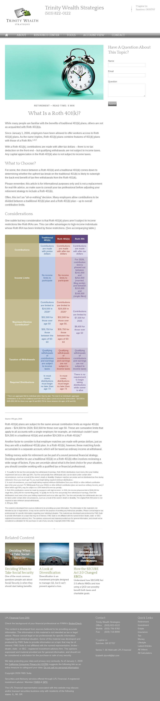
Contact (118, 35)
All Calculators (145, 653)
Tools (71, 35)
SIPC (45, 682)
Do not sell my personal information (61, 667)
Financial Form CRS (19, 617)
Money (141, 639)
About (21, 35)
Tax (139, 635)
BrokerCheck (75, 623)
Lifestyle (142, 642)
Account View (93, 35)
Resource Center (46, 35)
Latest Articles (145, 646)
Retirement (143, 621)
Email (111, 71)
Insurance (143, 632)
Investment (143, 625)
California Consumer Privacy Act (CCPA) (28, 664)
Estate (141, 628)
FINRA (37, 682)
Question (112, 81)
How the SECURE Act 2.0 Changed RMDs (86, 572)
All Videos (143, 649)
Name (111, 61)
